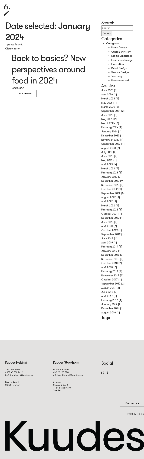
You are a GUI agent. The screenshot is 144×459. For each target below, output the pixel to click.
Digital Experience (121, 55)
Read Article (24, 93)
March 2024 (108, 123)
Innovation (117, 64)
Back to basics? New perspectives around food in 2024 (49, 69)
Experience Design (122, 60)
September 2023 (110, 143)
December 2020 (110, 217)
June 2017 (107, 291)
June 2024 (107, 115)
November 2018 (110, 259)
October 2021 (109, 213)
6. (7, 6)
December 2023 (110, 135)
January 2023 (109, 176)
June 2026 (107, 90)
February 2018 (109, 271)
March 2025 (108, 106)
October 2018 (109, 263)
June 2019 (107, 238)
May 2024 (107, 119)
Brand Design (119, 47)
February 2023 (109, 172)
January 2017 (109, 304)
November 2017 (110, 275)
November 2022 (110, 185)
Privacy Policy (135, 413)
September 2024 (110, 110)
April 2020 (107, 226)
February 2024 (109, 127)
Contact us (132, 403)
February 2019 (109, 246)
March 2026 (108, 98)
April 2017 (107, 296)
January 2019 (109, 250)
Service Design (120, 72)
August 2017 (108, 287)
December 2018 (110, 254)
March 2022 (108, 205)
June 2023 (107, 156)
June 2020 (107, 222)
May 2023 (107, 160)
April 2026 (107, 94)
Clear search (12, 48)
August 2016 (108, 312)
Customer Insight (121, 51)
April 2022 (107, 201)
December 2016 (110, 308)
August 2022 (108, 197)
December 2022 (110, 180)
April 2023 (107, 164)
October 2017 (109, 279)
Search (107, 33)
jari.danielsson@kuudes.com (19, 375)
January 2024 (109, 131)
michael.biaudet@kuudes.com (68, 375)
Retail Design (119, 68)
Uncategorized (120, 80)
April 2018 (107, 267)
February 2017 (109, 300)
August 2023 (108, 148)
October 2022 (109, 189)
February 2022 (109, 209)
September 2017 (110, 283)
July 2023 (106, 152)
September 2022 (110, 193)
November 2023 (110, 139)
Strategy (116, 76)
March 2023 (108, 168)
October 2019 (109, 230)
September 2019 (110, 234)
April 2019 (107, 242)
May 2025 (107, 102)
